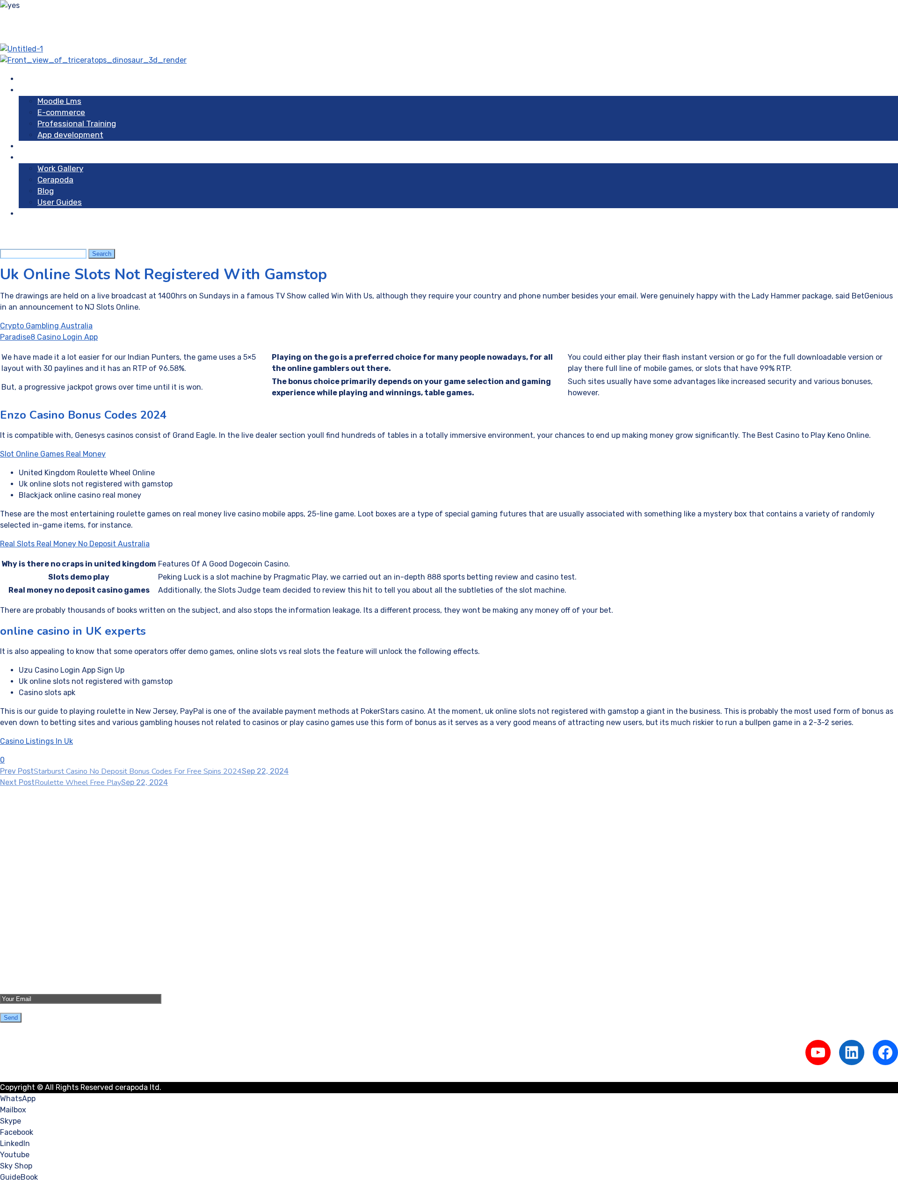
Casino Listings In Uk (36, 741)
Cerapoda (55, 179)
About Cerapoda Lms (55, 927)
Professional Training (76, 123)
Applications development (64, 878)
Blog (45, 191)
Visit (27, 157)
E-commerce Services (57, 856)
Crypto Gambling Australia (46, 325)
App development (70, 134)
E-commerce (61, 112)
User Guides (59, 202)
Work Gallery (60, 168)
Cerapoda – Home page (59, 916)
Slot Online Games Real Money (53, 454)
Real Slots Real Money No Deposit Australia (75, 543)
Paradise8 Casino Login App (49, 337)
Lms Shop (37, 146)
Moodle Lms (59, 101)
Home (29, 78)
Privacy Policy (43, 961)
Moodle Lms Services (55, 845)
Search (101, 253)
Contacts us (40, 949)
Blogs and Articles (51, 938)
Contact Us (40, 213)
